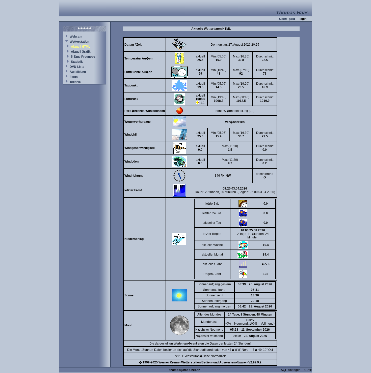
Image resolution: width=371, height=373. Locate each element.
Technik (75, 82)
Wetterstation (79, 41)
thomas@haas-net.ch (184, 370)
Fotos (74, 77)
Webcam (76, 36)
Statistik (77, 62)
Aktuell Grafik (81, 51)
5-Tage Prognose (83, 56)
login (303, 19)
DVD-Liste (77, 67)
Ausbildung (78, 72)
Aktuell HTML (80, 46)
